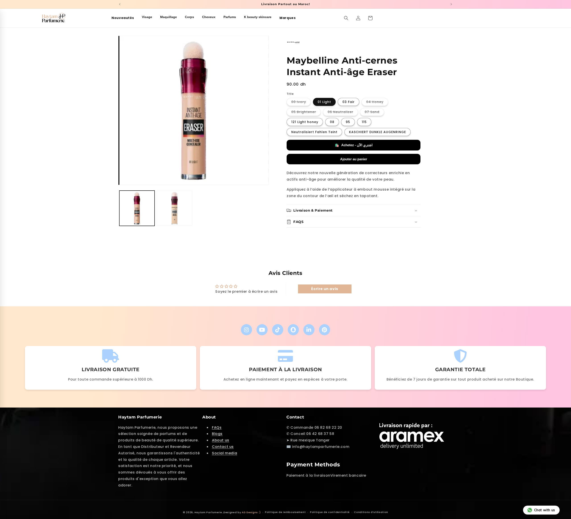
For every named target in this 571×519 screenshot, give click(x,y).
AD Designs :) (251, 512)
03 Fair (348, 102)
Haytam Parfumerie (208, 512)
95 (348, 122)
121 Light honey (304, 122)
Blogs (217, 433)
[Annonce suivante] (451, 4)
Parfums (229, 17)
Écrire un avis (324, 288)
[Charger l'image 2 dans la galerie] (174, 208)
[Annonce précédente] (120, 4)
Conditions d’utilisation (371, 512)
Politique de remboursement (285, 512)
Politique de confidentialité (330, 512)
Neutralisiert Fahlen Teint (314, 132)
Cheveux (208, 17)
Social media (224, 453)
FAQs (216, 427)
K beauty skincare (257, 17)
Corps (189, 17)
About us (220, 440)
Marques (287, 18)
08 (332, 122)
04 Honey (377, 102)
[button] (346, 18)
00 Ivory (301, 102)
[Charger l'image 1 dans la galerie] (137, 208)
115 (364, 122)
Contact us (223, 446)
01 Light (324, 102)
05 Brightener (306, 112)
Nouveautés (123, 18)
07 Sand (374, 112)
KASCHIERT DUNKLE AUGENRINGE (377, 132)
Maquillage (168, 17)
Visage (147, 17)
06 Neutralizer (343, 112)
